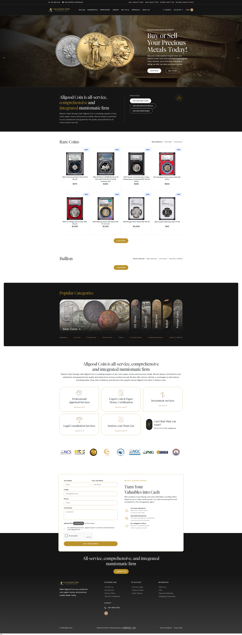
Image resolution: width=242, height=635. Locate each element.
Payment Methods (166, 593)
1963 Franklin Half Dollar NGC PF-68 (167, 222)
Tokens (121, 337)
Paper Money (105, 10)
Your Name (68, 481)
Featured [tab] (168, 142)
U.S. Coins (135, 321)
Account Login (137, 587)
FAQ (160, 590)
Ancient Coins (107, 337)
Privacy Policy (110, 593)
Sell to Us (125, 10)
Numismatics (92, 10)
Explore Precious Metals (143, 106)
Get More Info (79, 407)
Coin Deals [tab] (178, 142)
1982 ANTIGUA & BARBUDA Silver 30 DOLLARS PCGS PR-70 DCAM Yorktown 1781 (105, 179)
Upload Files (68, 523)
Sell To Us (172, 71)
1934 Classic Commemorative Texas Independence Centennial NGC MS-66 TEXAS (136, 179)
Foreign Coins (177, 319)
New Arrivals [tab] (157, 142)
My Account (109, 590)
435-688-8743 (55, 2)
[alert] (91, 529)
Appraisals (135, 10)
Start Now (162, 406)
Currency (145, 321)
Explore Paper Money (141, 111)
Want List (146, 10)
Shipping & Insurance (167, 596)
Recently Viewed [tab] (175, 259)
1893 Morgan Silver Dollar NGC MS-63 (136, 222)
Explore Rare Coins (140, 101)
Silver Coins (70, 329)
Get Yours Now (120, 407)
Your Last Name (97, 481)
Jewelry (115, 10)
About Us (162, 587)
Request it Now (120, 431)
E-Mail (66, 490)
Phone (66, 499)
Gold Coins (156, 320)
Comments (68, 508)
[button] (115, 83)
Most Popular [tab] (139, 259)
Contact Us (79, 431)
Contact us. (172, 428)
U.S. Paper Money (136, 337)
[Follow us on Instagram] (106, 613)
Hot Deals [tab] (163, 259)
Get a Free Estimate (90, 544)
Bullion (82, 10)
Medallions (63, 337)
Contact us (109, 587)
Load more (121, 241)
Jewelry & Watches (175, 337)
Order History (137, 593)
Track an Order (137, 590)
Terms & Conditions (112, 596)
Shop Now (154, 71)
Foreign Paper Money (155, 337)
